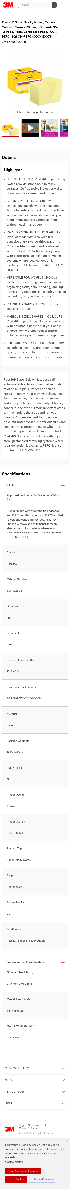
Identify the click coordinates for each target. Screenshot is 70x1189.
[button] (42, 1179)
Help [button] (9, 1103)
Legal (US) (25, 1125)
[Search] (54, 5)
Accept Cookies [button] (16, 1179)
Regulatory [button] (15, 1091)
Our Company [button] (17, 1068)
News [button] (9, 1080)
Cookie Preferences (30, 1128)
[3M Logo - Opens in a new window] (8, 5)
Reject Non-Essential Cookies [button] (23, 1171)
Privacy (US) (40, 1125)
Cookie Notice (14, 1162)
